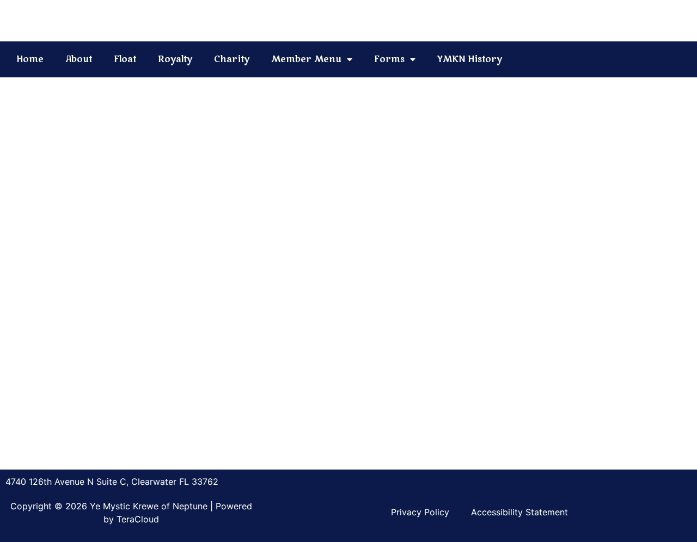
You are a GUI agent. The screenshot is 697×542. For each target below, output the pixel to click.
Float (125, 59)
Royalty (175, 59)
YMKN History (469, 59)
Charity (231, 59)
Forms (389, 59)
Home (30, 59)
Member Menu (306, 59)
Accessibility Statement (519, 512)
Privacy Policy (420, 512)
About (78, 59)
